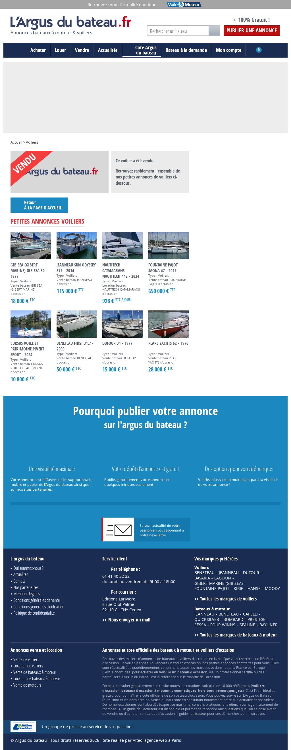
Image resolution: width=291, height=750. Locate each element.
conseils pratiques (206, 704)
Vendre (82, 50)
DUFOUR (251, 572)
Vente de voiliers (26, 659)
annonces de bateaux (158, 658)
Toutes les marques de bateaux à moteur (238, 634)
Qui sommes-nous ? (28, 568)
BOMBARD (233, 619)
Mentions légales (26, 593)
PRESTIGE (256, 619)
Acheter (38, 50)
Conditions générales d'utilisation (38, 606)
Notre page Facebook (217, 21)
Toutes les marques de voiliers (228, 598)
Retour (43, 205)
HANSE (254, 588)
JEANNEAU (229, 572)
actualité (246, 700)
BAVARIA (202, 578)
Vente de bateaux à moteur (34, 672)
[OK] (214, 30)
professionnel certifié (236, 672)
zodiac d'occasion (187, 663)
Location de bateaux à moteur (36, 678)
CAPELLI (250, 614)
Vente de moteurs (27, 685)
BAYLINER (268, 624)
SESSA (200, 624)
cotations (193, 685)
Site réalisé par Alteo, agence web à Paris (142, 740)
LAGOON (222, 578)
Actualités (108, 50)
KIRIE (238, 588)
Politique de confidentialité (34, 613)
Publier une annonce (251, 30)
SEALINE (247, 624)
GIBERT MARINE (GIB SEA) (218, 583)
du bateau (146, 50)
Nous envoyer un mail (129, 619)
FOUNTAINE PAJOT (211, 588)
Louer (60, 50)
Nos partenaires (25, 587)
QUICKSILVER (206, 619)
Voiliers (32, 142)
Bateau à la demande (186, 50)
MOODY (272, 588)
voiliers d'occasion (194, 658)
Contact (19, 580)
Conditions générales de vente (36, 600)
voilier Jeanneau (138, 663)
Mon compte (228, 50)
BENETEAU (204, 572)
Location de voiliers (28, 665)
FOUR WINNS (222, 624)
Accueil (16, 142)
